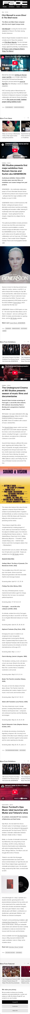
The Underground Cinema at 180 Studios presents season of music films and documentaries (11, 981)
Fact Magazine (15, 3)
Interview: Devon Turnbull (16, 947)
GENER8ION (8, 328)
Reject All (15, 1010)
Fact (7, 12)
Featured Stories (5, 804)
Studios (5, 6)
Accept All (15, 1002)
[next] (28, 118)
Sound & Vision (9, 427)
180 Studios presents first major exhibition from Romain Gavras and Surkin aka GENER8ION (10, 359)
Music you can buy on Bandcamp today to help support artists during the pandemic (11, 135)
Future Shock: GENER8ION (17, 323)
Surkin (4, 330)
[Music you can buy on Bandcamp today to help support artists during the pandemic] (11, 126)
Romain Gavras (16, 328)
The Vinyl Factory (22, 935)
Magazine (24, 6)
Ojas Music (19, 952)
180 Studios (13, 318)
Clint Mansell (9, 107)
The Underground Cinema (12, 750)
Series (18, 6)
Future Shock (17, 302)
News (3, 12)
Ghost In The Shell (19, 107)
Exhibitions (11, 6)
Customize (15, 1006)
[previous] (25, 118)
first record (24, 828)
